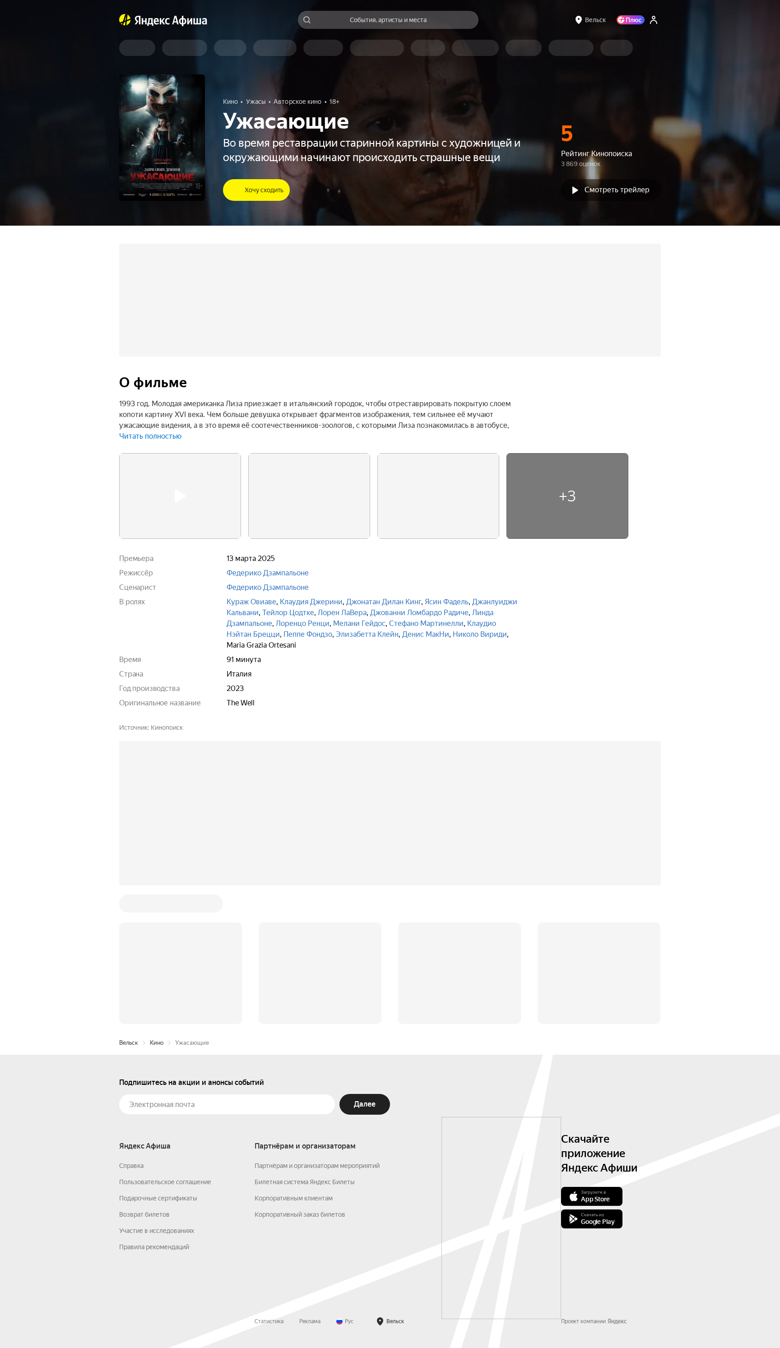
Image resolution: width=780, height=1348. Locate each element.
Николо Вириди (480, 634)
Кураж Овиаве (251, 602)
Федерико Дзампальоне (268, 573)
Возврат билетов (144, 1077)
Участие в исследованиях (156, 1094)
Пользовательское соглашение (165, 1045)
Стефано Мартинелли (426, 623)
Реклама (309, 1184)
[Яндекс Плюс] (631, 19)
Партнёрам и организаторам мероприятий (317, 1029)
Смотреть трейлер (617, 189)
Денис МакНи (425, 634)
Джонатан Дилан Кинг (383, 602)
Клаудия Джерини (311, 602)
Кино (156, 906)
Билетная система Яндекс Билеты (305, 1045)
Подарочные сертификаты (158, 1061)
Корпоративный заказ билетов (300, 1077)
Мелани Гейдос (359, 623)
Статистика (269, 1184)
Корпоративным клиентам (294, 1061)
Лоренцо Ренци (303, 623)
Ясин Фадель (447, 602)
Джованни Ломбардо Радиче (419, 612)
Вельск (128, 906)
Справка (131, 1029)
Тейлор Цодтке (288, 612)
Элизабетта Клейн (367, 634)
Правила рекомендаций (154, 1110)
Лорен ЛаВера (342, 612)
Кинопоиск (167, 727)
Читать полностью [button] (150, 436)
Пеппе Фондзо (307, 634)
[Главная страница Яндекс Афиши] (125, 20)
